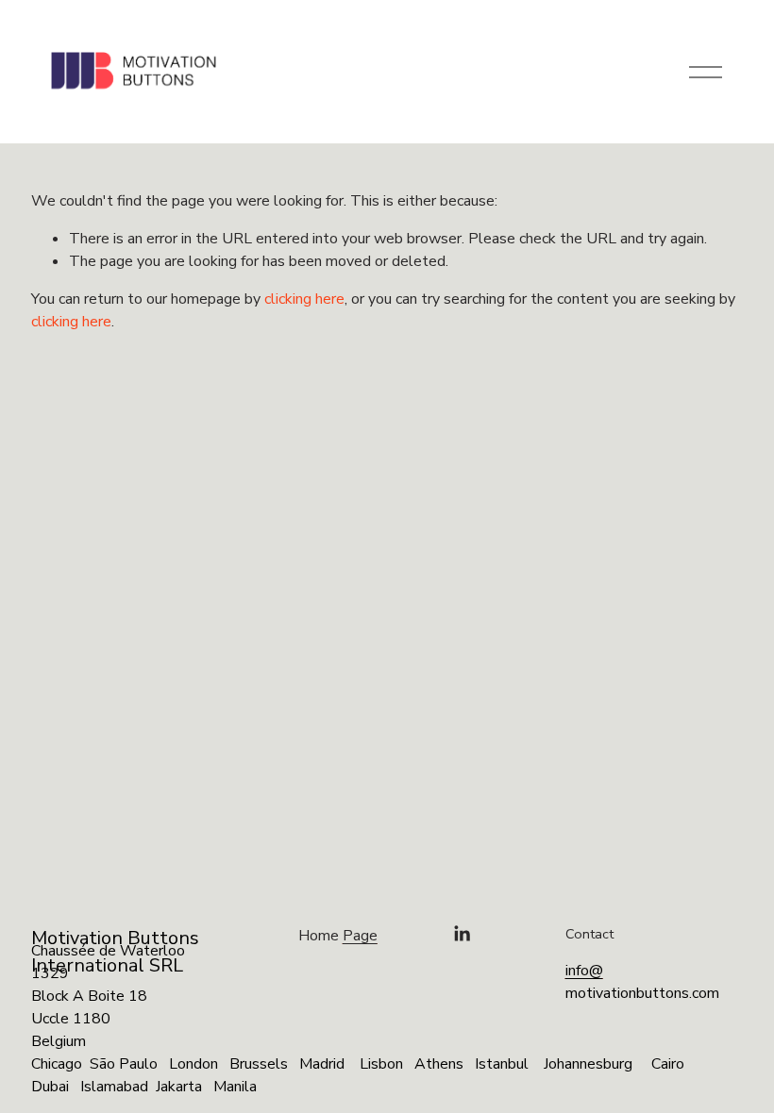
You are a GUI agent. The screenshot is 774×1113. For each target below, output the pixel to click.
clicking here (304, 299)
